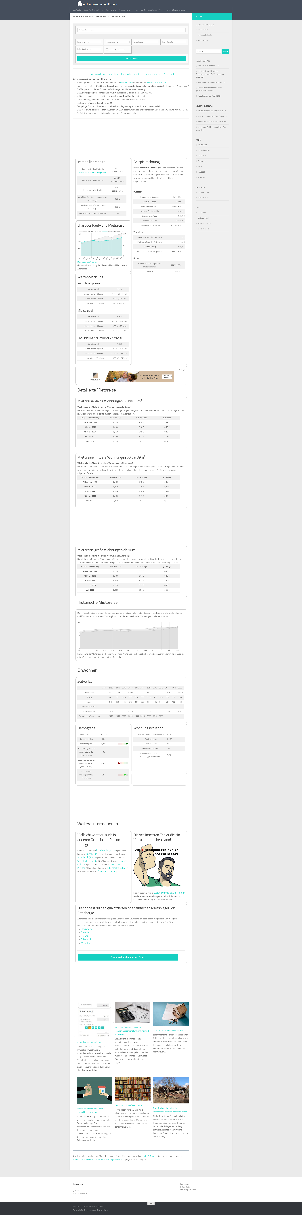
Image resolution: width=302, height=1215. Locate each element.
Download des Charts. (87, 262)
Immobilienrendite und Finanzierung (116, 10)
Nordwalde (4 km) (106, 850)
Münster (85, 943)
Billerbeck (86, 939)
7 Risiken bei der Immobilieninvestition (148, 10)
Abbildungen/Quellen (188, 1190)
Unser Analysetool (91, 10)
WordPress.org (203, 229)
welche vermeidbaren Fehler (169, 892)
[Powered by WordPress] (82, 1210)
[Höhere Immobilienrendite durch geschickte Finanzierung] (94, 1091)
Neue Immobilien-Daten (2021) (129, 1105)
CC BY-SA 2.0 (150, 1156)
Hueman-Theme (102, 1210)
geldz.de (76, 1190)
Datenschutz (185, 1187)
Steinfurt (86, 932)
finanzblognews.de (80, 1193)
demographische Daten (131, 74)
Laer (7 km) (92, 853)
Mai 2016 (201, 177)
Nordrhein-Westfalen (156, 82)
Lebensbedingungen (152, 74)
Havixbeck (86, 929)
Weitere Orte (169, 74)
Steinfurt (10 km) (86, 861)
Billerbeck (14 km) (116, 868)
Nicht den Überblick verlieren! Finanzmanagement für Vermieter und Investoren (132, 1031)
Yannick (200, 122)
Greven (85, 936)
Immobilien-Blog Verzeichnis (215, 111)
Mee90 (200, 116)
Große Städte (203, 30)
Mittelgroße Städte (205, 35)
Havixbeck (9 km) (86, 857)
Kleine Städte (203, 40)
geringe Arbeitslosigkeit (117, 50)
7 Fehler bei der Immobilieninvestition (169, 1030)
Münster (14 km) (106, 871)
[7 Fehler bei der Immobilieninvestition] (171, 1014)
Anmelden (202, 213)
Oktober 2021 (203, 156)
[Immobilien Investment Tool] (94, 1020)
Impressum (184, 1184)
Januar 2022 (202, 145)
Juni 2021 (201, 172)
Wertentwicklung (110, 74)
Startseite (77, 10)
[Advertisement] (131, 138)
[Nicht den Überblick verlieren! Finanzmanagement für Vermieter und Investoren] (132, 1013)
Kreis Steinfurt (126, 82)
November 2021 (204, 150)
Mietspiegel (96, 74)
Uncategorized (203, 192)
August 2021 (202, 161)
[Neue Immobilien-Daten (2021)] (133, 1089)
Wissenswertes (203, 198)
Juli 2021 (201, 166)
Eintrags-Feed (203, 218)
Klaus (200, 111)
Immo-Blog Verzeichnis (176, 10)
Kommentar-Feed (204, 223)
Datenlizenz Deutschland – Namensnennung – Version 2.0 (99, 1159)
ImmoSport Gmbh (204, 127)
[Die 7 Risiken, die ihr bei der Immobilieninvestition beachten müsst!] (171, 1091)
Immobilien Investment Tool (89, 1042)
